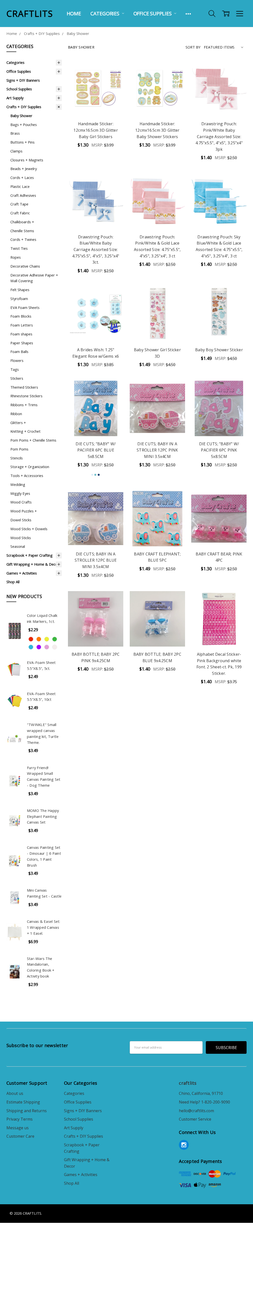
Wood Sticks (20, 537)
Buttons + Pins (22, 142)
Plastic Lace (20, 186)
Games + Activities (21, 573)
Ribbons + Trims (24, 404)
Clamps (16, 151)
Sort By (193, 47)
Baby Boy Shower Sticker (219, 349)
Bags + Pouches (23, 124)
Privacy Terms (19, 1119)
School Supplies (19, 88)
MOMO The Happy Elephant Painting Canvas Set (43, 816)
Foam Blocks (20, 316)
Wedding (17, 484)
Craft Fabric (20, 212)
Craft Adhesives (23, 195)
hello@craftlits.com (196, 1110)
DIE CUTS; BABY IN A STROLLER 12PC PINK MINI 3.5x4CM (157, 450)
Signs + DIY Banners (23, 80)
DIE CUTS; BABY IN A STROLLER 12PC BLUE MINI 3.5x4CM (96, 560)
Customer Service (195, 1119)
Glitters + (18, 422)
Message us (17, 1127)
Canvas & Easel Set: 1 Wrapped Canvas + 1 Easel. (43, 927)
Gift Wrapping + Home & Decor (32, 564)
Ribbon (16, 413)
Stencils (16, 457)
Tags (14, 369)
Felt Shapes (19, 289)
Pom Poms (19, 449)
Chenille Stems (22, 230)
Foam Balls (19, 351)
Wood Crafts (21, 502)
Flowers (16, 360)
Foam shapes (21, 333)
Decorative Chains (25, 266)
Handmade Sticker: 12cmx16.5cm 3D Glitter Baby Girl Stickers (95, 130)
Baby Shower (21, 115)
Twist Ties (19, 248)
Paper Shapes (21, 342)
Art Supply (14, 97)
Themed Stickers (24, 387)
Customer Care (20, 1136)
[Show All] (188, 13)
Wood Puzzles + (23, 510)
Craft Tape (19, 203)
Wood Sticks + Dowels (28, 528)
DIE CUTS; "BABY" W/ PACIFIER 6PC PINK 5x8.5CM (219, 450)
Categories (105, 13)
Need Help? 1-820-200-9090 (204, 1102)
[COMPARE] (114, 78)
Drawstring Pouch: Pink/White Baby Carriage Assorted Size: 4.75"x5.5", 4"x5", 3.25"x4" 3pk (219, 136)
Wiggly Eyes (20, 493)
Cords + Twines (23, 239)
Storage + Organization (29, 466)
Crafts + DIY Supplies (23, 106)
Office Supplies (153, 13)
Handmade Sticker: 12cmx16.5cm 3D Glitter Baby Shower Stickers (157, 130)
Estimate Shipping (23, 1102)
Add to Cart (96, 104)
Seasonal (17, 546)
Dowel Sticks (20, 519)
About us (14, 1093)
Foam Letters (21, 325)
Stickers (16, 378)
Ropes (15, 257)
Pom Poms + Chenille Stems (33, 440)
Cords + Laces (22, 177)
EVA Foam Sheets (25, 307)
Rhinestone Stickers (26, 395)
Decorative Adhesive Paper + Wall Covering (34, 278)
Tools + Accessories (26, 475)
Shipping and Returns (26, 1110)
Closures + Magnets (26, 159)
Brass (15, 133)
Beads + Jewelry (23, 168)
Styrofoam (19, 298)
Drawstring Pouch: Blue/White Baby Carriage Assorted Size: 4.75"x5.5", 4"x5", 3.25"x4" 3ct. (95, 249)
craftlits (187, 1083)
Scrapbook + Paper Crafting (29, 555)
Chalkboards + (22, 221)
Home (74, 13)
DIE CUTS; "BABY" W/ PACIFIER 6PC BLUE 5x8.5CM (96, 450)
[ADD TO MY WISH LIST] (114, 86)
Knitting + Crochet (25, 431)
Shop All (13, 581)
